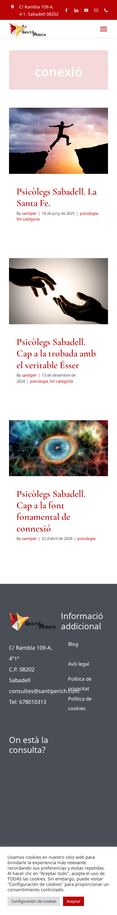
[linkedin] (76, 10)
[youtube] (86, 10)
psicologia (46, 153)
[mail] (96, 10)
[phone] (106, 10)
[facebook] (66, 10)
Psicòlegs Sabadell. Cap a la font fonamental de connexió (51, 511)
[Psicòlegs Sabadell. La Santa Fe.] (58, 141)
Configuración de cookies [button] (33, 901)
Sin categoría (68, 153)
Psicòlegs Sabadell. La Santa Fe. (56, 197)
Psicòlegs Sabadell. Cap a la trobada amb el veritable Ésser (56, 353)
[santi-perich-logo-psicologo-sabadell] (32, 615)
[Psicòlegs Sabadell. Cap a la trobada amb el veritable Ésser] (58, 291)
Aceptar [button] (73, 901)
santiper (29, 213)
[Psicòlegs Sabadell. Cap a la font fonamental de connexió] (58, 448)
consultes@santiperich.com (44, 691)
